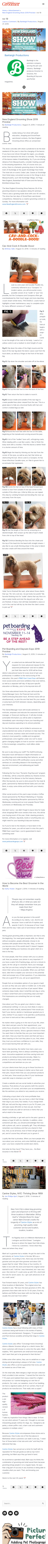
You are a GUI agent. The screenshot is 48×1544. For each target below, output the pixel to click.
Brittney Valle (10, 249)
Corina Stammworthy (13, 1525)
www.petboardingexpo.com (12, 841)
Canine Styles (26, 1222)
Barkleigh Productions (28, 21)
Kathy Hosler (9, 889)
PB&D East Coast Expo (27, 678)
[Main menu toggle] (43, 4)
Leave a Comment (9, 21)
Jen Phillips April (11, 1196)
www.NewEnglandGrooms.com (13, 204)
